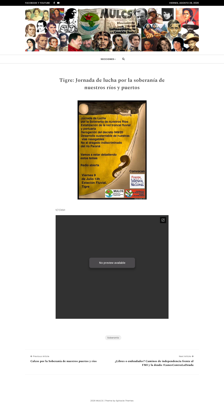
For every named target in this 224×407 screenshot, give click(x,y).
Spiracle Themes (124, 400)
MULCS (99, 400)
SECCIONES (107, 59)
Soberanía (113, 337)
